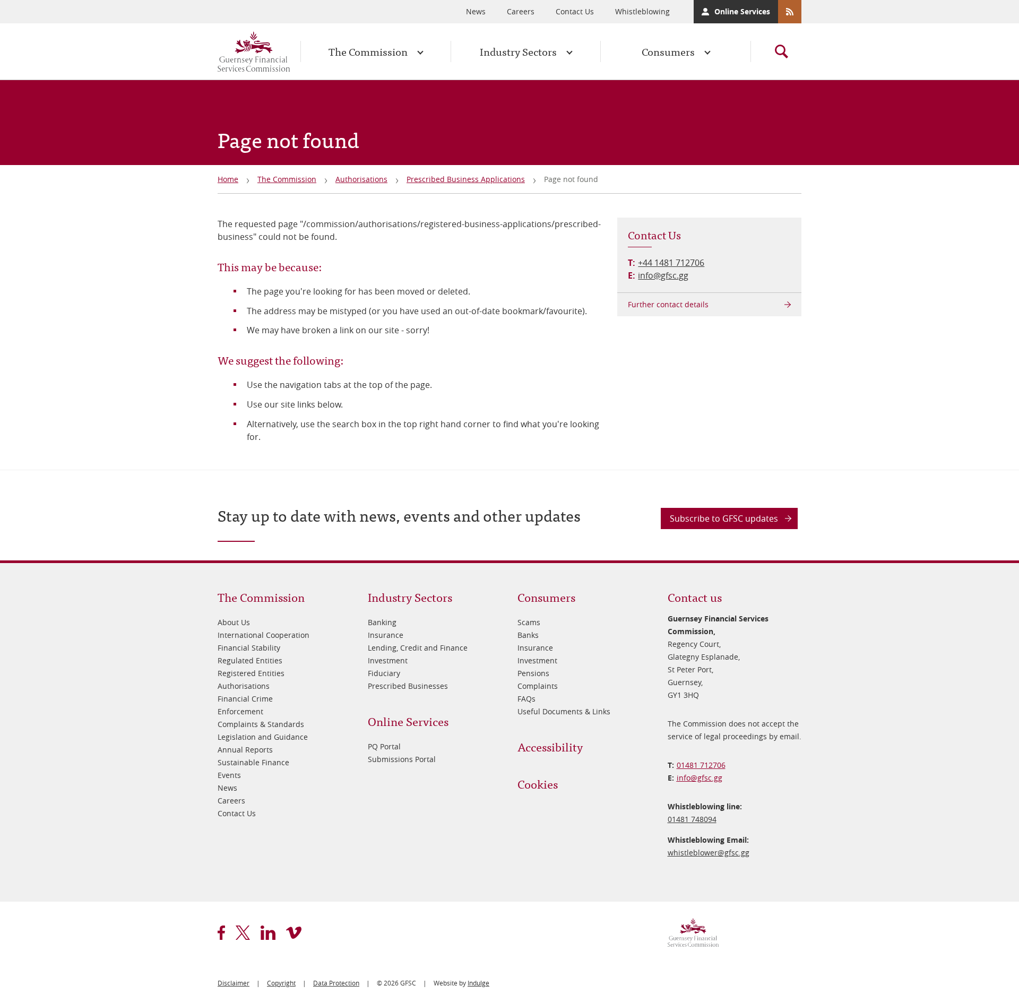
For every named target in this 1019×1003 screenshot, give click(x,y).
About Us (234, 622)
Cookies (537, 783)
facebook (221, 933)
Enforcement (240, 711)
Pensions (533, 673)
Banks (528, 635)
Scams (528, 622)
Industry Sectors (518, 51)
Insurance (385, 635)
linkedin (268, 933)
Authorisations (361, 179)
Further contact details (668, 304)
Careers (520, 11)
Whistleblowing (642, 11)
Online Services (742, 11)
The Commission (368, 51)
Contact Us (575, 11)
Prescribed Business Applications (466, 179)
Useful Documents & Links (563, 711)
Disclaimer (233, 983)
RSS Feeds (789, 11)
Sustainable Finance (253, 762)
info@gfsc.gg (663, 275)
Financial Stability (249, 648)
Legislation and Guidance (263, 737)
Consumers (668, 51)
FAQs (526, 699)
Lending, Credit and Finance (418, 648)
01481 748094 (692, 819)
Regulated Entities (250, 660)
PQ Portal (384, 746)
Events (229, 775)
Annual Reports (245, 750)
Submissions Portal (402, 759)
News (476, 11)
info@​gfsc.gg (699, 778)
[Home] (254, 51)
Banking (382, 622)
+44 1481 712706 (671, 263)
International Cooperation (263, 635)
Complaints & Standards (261, 724)
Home (228, 179)
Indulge (478, 983)
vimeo (293, 933)
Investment (388, 660)
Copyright (281, 983)
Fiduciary (384, 673)
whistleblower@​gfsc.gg (708, 853)
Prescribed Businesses (408, 686)
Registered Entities (251, 673)
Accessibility (550, 746)
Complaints (537, 686)
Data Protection (336, 983)
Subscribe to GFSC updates (724, 518)
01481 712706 (701, 765)
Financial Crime (245, 699)
